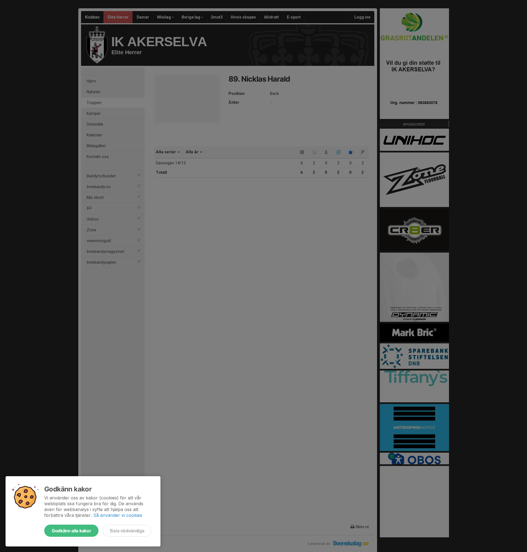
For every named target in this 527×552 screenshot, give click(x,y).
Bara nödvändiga (127, 530)
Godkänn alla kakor (71, 530)
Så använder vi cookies (117, 515)
